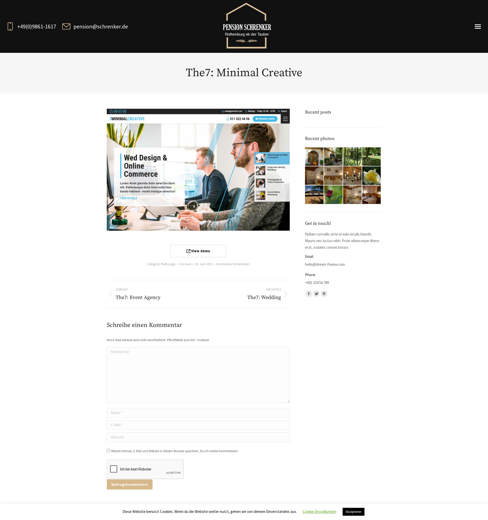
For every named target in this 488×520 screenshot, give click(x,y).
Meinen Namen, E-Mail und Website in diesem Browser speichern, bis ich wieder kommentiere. (174, 451)
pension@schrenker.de (100, 26)
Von (185, 264)
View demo (200, 250)
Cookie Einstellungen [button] (319, 511)
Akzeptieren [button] (353, 512)
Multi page (168, 264)
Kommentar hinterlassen (233, 264)
